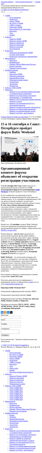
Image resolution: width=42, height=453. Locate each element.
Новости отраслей (16, 47)
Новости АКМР (15, 39)
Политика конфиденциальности (21, 372)
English (12, 35)
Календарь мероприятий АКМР (21, 53)
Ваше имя (5, 315)
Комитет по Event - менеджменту (21, 113)
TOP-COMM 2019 (16, 397)
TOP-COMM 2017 (16, 394)
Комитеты (9, 90)
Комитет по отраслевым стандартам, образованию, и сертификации (22, 96)
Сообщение (6, 329)
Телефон (4, 324)
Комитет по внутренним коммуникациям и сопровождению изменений (24, 93)
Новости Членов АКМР (18, 376)
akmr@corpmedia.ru (22, 10)
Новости (8, 37)
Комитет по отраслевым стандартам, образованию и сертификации (22, 435)
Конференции (14, 62)
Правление (13, 19)
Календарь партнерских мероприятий (23, 56)
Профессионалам (11, 70)
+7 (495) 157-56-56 (7, 10)
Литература (13, 86)
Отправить (5, 335)
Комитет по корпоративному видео (22, 111)
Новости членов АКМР (18, 41)
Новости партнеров (16, 45)
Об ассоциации (15, 17)
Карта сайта (13, 368)
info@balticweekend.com (14, 284)
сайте (31, 282)
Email (3, 320)
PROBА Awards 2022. (9, 230)
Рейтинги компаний (16, 76)
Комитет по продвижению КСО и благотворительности (21, 104)
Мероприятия (10, 58)
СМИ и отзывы (15, 25)
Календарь (9, 51)
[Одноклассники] (5, 312)
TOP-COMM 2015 (16, 390)
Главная (4, 117)
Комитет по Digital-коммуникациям (22, 109)
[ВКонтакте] (2, 312)
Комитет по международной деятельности (24, 107)
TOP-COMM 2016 (16, 392)
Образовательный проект (18, 80)
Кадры (11, 415)
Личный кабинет (7, 2)
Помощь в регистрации (18, 68)
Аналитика (13, 84)
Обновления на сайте (17, 384)
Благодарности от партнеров (20, 29)
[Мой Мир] (8, 312)
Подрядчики (14, 82)
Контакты (28, 2)
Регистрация (20, 2)
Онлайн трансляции (16, 55)
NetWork (12, 72)
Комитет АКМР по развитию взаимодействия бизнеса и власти (21, 439)
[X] (11, 312)
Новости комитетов (16, 43)
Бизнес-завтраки (15, 66)
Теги (11, 33)
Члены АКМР (14, 21)
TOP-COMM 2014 (16, 388)
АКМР (7, 15)
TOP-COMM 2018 (16, 396)
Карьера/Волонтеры (16, 78)
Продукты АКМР (15, 74)
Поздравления (14, 49)
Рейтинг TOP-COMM (13, 88)
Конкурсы (13, 60)
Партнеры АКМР (15, 27)
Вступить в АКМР (16, 23)
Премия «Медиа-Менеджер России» (22, 64)
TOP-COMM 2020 (16, 399)
